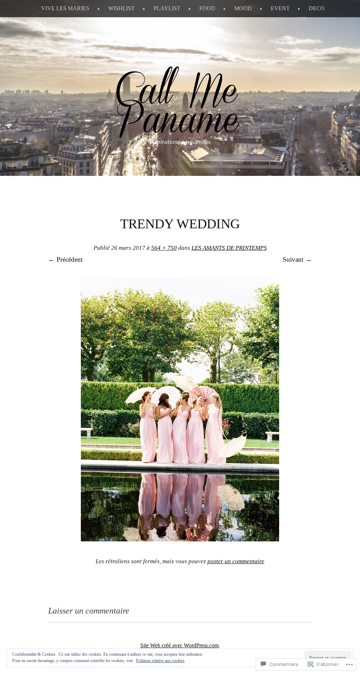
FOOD (207, 8)
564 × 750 (164, 247)
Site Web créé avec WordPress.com (179, 645)
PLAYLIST (167, 8)
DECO (316, 8)
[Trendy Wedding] (180, 539)
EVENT (280, 8)
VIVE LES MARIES (65, 8)
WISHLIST (121, 8)
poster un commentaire (235, 561)
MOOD (243, 8)
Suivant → (297, 259)
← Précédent (65, 259)
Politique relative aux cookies (160, 660)
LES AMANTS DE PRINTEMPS (229, 247)
